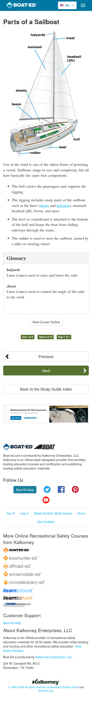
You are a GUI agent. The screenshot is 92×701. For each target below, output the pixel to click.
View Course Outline (46, 322)
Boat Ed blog (25, 490)
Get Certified (46, 522)
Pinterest (75, 489)
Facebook (61, 489)
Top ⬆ (10, 513)
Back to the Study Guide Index (46, 389)
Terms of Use (45, 690)
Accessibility (54, 687)
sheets (44, 205)
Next (46, 370)
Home (81, 513)
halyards (63, 205)
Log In (24, 513)
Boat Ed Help (12, 623)
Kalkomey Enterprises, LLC (54, 657)
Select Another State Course (53, 513)
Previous (46, 356)
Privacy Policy (70, 687)
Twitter (47, 489)
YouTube (46, 499)
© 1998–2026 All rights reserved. (27, 687)
